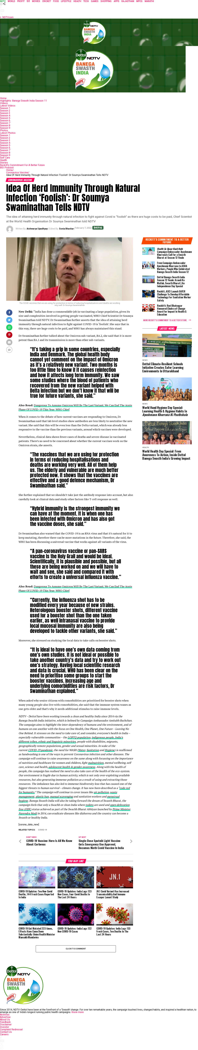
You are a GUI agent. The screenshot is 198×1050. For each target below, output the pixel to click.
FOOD (56, 1)
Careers (4, 1034)
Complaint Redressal (11, 1029)
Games (94, 1)
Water (81, 750)
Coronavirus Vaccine (17, 172)
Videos (4, 103)
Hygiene (110, 750)
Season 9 (5, 127)
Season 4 (5, 115)
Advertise (5, 1017)
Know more (77, 1012)
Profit (21, 1)
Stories (4, 162)
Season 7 (5, 123)
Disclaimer (6, 1024)
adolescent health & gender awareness (71, 767)
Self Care (5, 157)
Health (3, 160)
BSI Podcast (7, 167)
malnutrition (95, 763)
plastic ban (42, 796)
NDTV (3, 1)
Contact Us (6, 1031)
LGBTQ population (79, 737)
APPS (116, 1)
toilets (89, 805)
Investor (4, 1027)
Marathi (149, 1)
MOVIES (36, 1)
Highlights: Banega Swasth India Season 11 (23, 100)
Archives (4, 1014)
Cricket (46, 1)
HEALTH (77, 1)
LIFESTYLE (66, 1)
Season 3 (5, 113)
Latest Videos (7, 105)
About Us (5, 1019)
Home (3, 98)
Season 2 (5, 110)
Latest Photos (7, 132)
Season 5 (5, 118)
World (11, 1)
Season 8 (5, 125)
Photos (4, 130)
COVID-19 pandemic (40, 750)
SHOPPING (106, 1)
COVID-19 (42, 830)
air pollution (101, 792)
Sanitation (92, 750)
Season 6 (5, 120)
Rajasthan (127, 1)
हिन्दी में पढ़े (98, 228)
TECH (86, 1)
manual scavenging (61, 796)
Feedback (5, 1022)
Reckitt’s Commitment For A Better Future (22, 165)
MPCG (139, 1)
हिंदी (28, 1)
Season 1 (5, 108)
